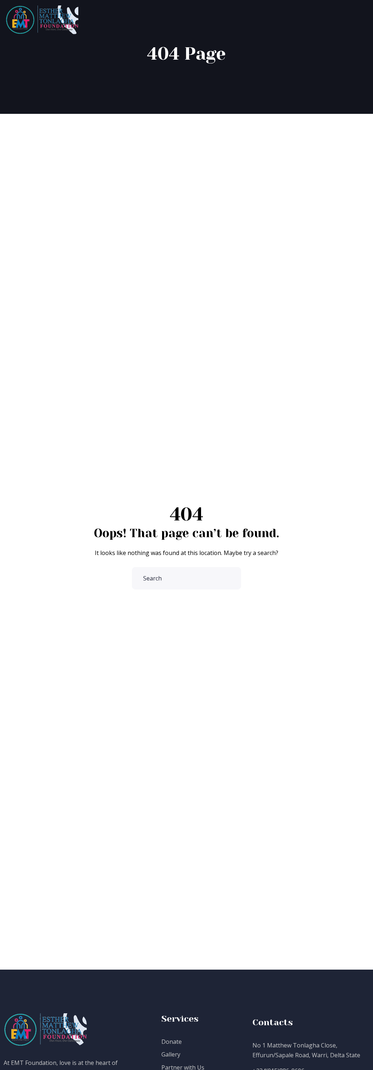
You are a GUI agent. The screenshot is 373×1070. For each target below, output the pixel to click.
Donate (171, 1042)
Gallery (170, 1054)
